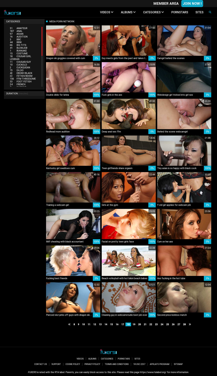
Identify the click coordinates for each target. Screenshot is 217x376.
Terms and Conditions (117, 364)
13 (100, 324)
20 (139, 324)
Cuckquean (20, 67)
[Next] (189, 324)
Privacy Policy (92, 364)
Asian (16, 33)
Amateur (18, 28)
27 (178, 324)
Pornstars (124, 359)
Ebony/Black (21, 73)
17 (122, 324)
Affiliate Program (159, 364)
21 (145, 324)
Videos (80, 359)
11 (89, 324)
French (17, 84)
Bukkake (18, 50)
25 (167, 324)
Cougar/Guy (20, 62)
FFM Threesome (23, 78)
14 (106, 324)
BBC (15, 39)
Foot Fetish (20, 81)
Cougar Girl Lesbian (20, 58)
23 (156, 324)
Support (56, 364)
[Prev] (69, 324)
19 (134, 324)
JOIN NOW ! (192, 3)
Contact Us (40, 364)
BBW (16, 42)
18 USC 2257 (139, 364)
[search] (210, 12)
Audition (18, 36)
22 (150, 324)
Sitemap (178, 364)
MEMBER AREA (166, 3)
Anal (16, 31)
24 (162, 324)
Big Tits (18, 45)
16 (117, 324)
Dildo (16, 70)
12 (94, 324)
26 (173, 324)
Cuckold (18, 64)
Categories (107, 359)
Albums (92, 359)
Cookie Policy (73, 364)
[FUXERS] (12, 12)
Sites (137, 359)
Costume (19, 53)
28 (184, 324)
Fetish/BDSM (21, 76)
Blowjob (18, 48)
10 (83, 324)
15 (111, 324)
